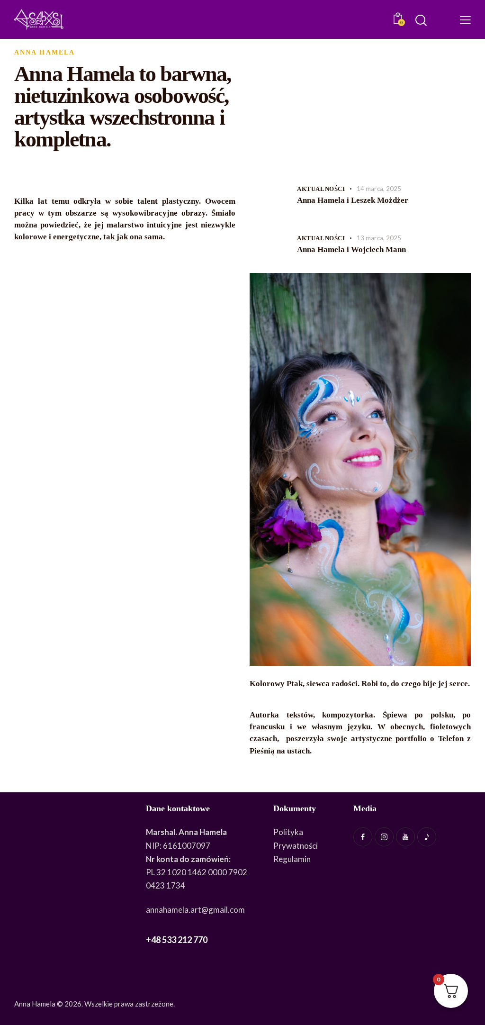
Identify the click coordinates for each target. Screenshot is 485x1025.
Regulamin (292, 859)
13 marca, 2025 (379, 238)
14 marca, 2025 (379, 188)
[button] (465, 19)
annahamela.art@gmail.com (195, 910)
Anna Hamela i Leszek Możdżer (352, 200)
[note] (426, 836)
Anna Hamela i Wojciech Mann (351, 249)
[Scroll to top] (473, 992)
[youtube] (405, 836)
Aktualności (321, 188)
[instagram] (384, 836)
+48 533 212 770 (176, 939)
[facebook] (362, 836)
